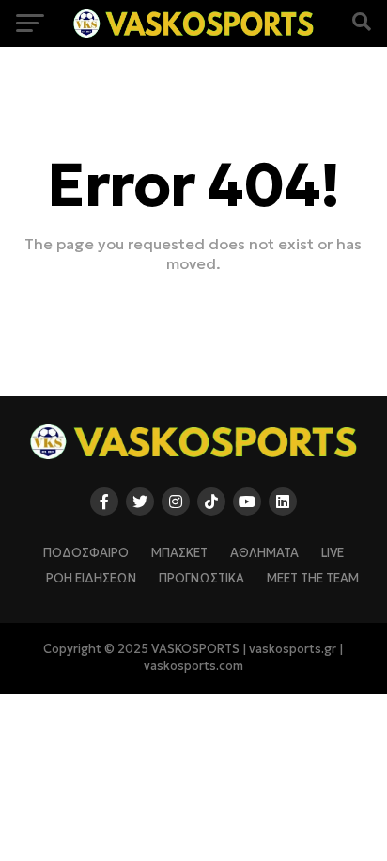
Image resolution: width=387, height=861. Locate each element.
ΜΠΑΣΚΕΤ (179, 553)
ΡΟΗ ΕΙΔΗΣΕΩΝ (91, 578)
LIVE (332, 553)
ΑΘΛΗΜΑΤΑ (264, 553)
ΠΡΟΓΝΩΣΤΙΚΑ (201, 578)
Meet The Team (313, 578)
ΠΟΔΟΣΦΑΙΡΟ (86, 553)
